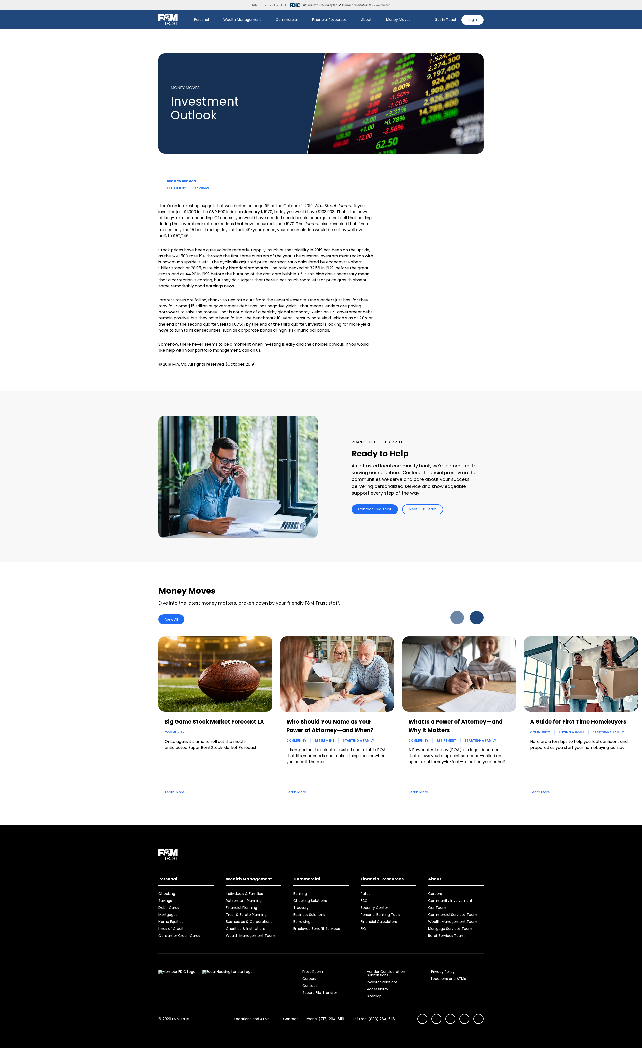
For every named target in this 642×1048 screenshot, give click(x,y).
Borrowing (301, 921)
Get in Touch (446, 19)
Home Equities (170, 921)
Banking (300, 893)
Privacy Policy (443, 971)
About (366, 19)
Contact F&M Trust (374, 509)
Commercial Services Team (452, 914)
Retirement (176, 188)
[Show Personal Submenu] (212, 20)
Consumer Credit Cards (179, 935)
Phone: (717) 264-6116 (325, 1018)
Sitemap (374, 996)
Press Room (312, 971)
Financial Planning (241, 907)
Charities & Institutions (246, 928)
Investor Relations (382, 982)
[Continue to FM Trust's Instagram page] (422, 1019)
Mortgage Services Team (450, 928)
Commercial (287, 19)
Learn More (174, 792)
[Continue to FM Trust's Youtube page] (436, 1019)
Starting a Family (358, 740)
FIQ (363, 928)
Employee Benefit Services (316, 928)
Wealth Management (242, 19)
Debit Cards (168, 907)
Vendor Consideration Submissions (386, 973)
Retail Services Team (446, 935)
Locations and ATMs (448, 978)
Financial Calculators (379, 921)
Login (472, 19)
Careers (435, 893)
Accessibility (377, 989)
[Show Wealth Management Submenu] (265, 20)
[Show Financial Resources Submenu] (350, 20)
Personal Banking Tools (380, 914)
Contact (309, 985)
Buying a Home (571, 732)
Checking (166, 893)
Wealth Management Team (250, 935)
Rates (365, 893)
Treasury (301, 907)
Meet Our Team (423, 509)
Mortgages (167, 914)
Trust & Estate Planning (246, 914)
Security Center (374, 907)
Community (175, 732)
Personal (201, 19)
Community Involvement (450, 900)
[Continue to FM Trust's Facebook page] (478, 1019)
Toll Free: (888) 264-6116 (373, 1018)
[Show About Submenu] (375, 20)
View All (171, 619)
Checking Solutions (310, 900)
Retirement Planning (244, 900)
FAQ (364, 900)
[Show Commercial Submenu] (301, 20)
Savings (201, 188)
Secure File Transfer (319, 992)
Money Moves (398, 19)
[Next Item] (477, 617)
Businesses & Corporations (249, 921)
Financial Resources (329, 19)
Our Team (437, 907)
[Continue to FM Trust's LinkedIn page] (450, 1019)
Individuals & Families (244, 893)
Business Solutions (309, 914)
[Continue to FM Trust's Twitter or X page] (464, 1019)
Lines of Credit (171, 928)
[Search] (428, 20)
